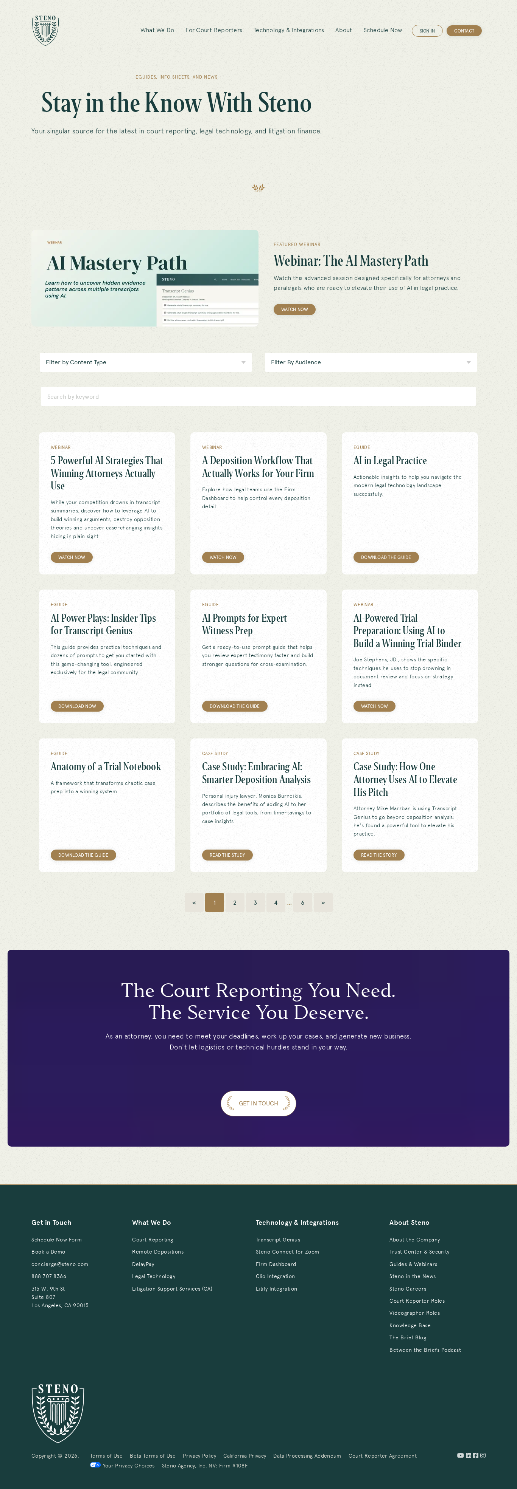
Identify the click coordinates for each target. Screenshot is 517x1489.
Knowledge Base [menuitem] (410, 1325)
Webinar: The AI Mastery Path (351, 260)
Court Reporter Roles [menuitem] (417, 1301)
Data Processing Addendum (307, 1456)
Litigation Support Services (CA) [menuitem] (172, 1289)
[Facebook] (475, 1456)
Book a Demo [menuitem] (48, 1252)
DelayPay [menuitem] (143, 1264)
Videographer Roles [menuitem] (414, 1313)
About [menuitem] (343, 30)
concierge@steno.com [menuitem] (60, 1264)
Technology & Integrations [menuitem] (289, 30)
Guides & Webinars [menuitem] (413, 1264)
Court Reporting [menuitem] (152, 1240)
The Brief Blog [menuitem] (407, 1337)
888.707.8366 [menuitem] (48, 1276)
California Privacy (244, 1456)
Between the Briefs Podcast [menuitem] (425, 1350)
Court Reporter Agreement (383, 1456)
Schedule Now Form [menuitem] (56, 1240)
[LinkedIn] (468, 1456)
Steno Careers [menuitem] (408, 1289)
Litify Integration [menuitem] (276, 1289)
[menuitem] (60, 1297)
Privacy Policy (199, 1456)
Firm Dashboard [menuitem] (276, 1264)
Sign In (427, 31)
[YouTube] (460, 1456)
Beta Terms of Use (153, 1456)
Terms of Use (106, 1456)
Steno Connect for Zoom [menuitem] (287, 1252)
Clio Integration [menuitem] (275, 1276)
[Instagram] (483, 1456)
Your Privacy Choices (129, 1466)
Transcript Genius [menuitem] (278, 1240)
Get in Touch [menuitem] (51, 1222)
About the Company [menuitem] (414, 1240)
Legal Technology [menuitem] (153, 1276)
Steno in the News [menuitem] (412, 1276)
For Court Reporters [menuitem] (213, 30)
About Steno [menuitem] (409, 1222)
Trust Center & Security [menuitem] (419, 1252)
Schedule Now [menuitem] (383, 30)
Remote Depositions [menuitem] (158, 1252)
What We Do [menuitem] (157, 30)
